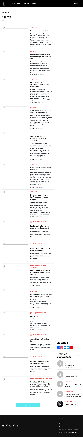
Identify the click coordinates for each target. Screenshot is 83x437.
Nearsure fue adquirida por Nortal (39, 31)
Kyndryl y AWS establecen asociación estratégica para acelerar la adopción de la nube (40, 272)
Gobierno (33, 133)
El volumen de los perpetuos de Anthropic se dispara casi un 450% (73, 395)
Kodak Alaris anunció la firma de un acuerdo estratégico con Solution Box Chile (40, 57)
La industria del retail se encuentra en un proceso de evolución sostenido (40, 227)
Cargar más (28, 405)
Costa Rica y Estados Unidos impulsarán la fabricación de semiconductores (38, 138)
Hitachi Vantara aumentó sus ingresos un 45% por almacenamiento (71, 365)
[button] (75, 3)
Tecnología (33, 27)
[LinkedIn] (13, 425)
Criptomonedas (69, 391)
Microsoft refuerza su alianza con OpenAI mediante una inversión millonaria (39, 197)
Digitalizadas (75, 432)
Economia (33, 107)
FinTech (67, 372)
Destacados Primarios (37, 378)
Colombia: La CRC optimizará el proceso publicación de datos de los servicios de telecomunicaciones (40, 384)
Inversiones (33, 191)
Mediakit (61, 424)
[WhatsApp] (17, 425)
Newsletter (61, 427)
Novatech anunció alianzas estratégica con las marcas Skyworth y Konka (41, 296)
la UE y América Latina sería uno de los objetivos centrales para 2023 (40, 111)
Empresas (33, 51)
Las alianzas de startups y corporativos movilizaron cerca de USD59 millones (39, 84)
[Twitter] (6, 425)
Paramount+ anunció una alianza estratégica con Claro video (39, 362)
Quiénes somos (63, 421)
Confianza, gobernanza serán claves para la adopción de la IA (72, 405)
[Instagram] (10, 425)
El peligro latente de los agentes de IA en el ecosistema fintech (73, 375)
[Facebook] (3, 425)
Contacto (61, 418)
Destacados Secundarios (38, 221)
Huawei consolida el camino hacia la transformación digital (40, 249)
